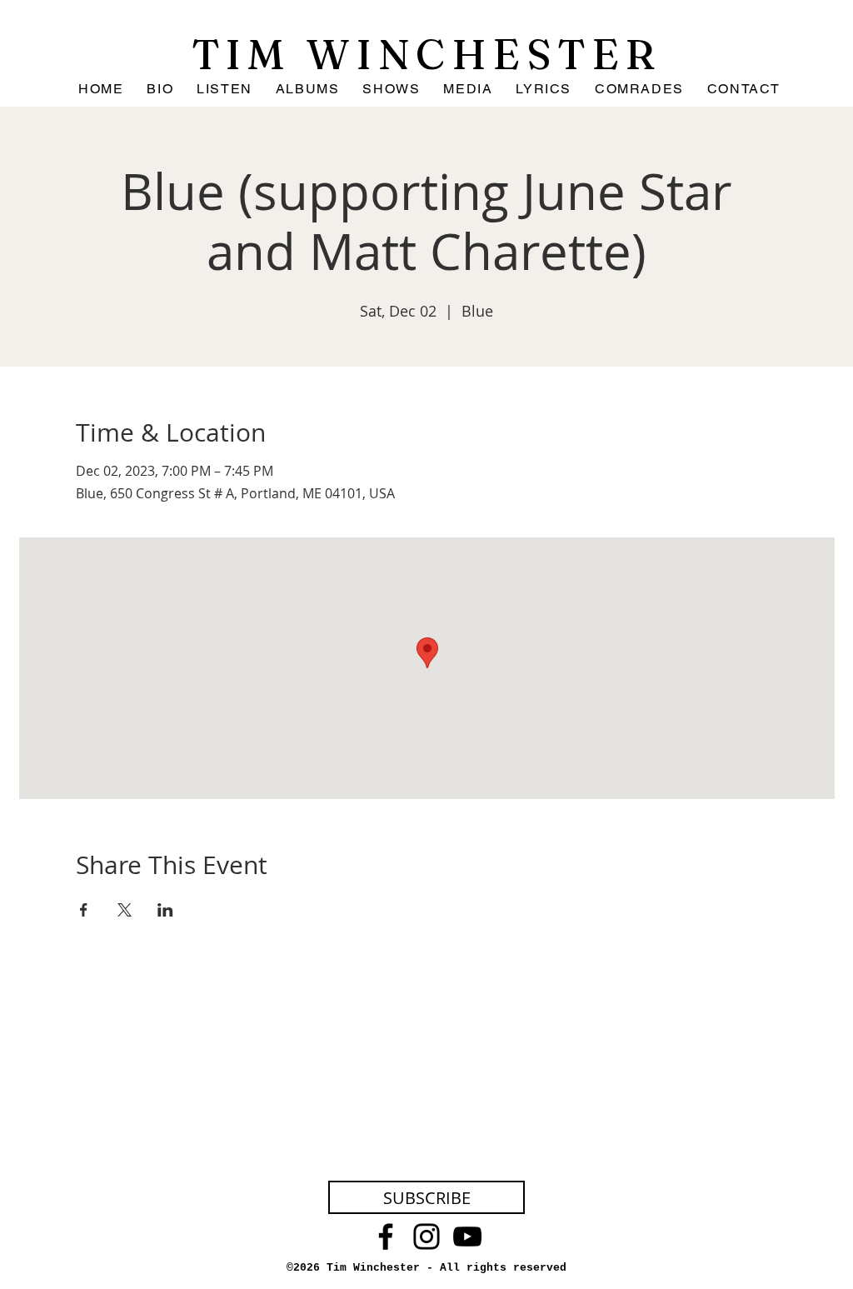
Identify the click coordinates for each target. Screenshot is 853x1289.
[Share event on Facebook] (84, 910)
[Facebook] (385, 1236)
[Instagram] (426, 1236)
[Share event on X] (124, 910)
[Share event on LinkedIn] (165, 910)
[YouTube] (467, 1236)
